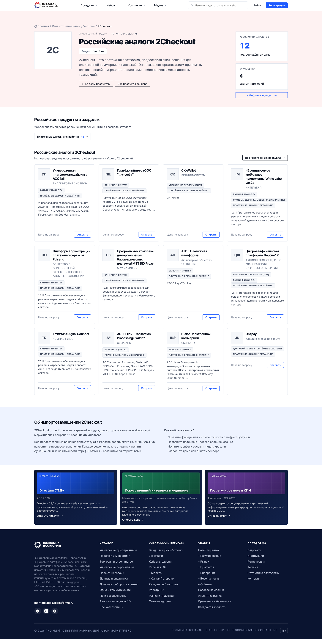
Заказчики (156, 556)
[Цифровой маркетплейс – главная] (46, 5)
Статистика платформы (263, 573)
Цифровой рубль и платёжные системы (257, 348)
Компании (135, 5)
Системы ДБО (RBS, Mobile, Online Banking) (259, 200)
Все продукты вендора (132, 83)
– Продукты (206, 567)
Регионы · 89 (157, 567)
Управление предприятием (185, 185)
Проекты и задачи (112, 573)
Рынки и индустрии (162, 595)
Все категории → (111, 607)
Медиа (158, 5)
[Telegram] (37, 611)
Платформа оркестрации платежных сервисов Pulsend (71, 255)
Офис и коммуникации (115, 590)
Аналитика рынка (210, 595)
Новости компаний (211, 590)
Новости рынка (208, 550)
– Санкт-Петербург (162, 578)
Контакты (253, 578)
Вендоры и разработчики (166, 550)
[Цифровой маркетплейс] (62, 544)
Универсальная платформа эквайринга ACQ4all (70, 174)
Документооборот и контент (119, 584)
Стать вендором (160, 601)
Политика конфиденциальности (198, 630)
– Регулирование (209, 556)
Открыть (82, 234)
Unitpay (251, 334)
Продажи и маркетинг (115, 556)
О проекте (254, 550)
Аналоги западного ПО (115, 601)
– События (205, 584)
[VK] (46, 611)
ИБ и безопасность (113, 595)
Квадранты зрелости (212, 607)
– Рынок (203, 561)
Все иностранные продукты (265, 157)
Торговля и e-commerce (116, 561)
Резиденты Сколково (163, 584)
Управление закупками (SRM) (251, 274)
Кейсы (111, 5)
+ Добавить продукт (262, 95)
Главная (43, 26)
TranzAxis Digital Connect (71, 334)
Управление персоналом (117, 567)
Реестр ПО (156, 590)
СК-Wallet (188, 170)
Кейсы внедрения (161, 561)
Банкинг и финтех (51, 190)
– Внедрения (206, 573)
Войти (257, 5)
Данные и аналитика (114, 578)
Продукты (87, 5)
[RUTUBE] (54, 611)
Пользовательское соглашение (252, 630)
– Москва (155, 573)
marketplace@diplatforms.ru (53, 603)
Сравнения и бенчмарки (214, 601)
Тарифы (252, 567)
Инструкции (255, 556)
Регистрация (277, 5)
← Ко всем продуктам (96, 83)
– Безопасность (209, 578)
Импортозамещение (66, 26)
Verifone (89, 26)
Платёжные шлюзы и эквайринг (60, 195)
